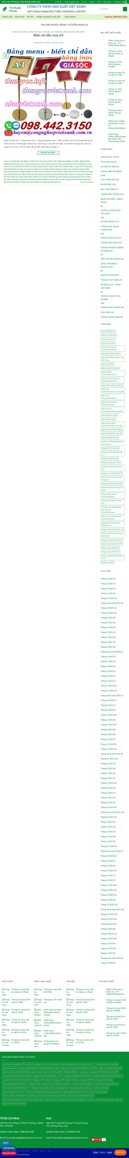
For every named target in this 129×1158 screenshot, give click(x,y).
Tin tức (84, 2)
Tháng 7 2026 (107, 584)
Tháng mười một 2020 (110, 851)
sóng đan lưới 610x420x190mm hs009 (17, 1076)
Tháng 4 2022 (107, 788)
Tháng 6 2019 (107, 934)
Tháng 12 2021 (107, 807)
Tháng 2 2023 (107, 739)
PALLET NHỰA (107, 275)
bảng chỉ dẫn (84, 169)
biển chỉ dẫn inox (13, 179)
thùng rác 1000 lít (86, 1080)
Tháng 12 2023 (107, 691)
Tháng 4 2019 (107, 944)
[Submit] (125, 9)
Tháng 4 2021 (107, 832)
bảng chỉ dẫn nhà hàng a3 (28, 179)
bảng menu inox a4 (108, 339)
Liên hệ (91, 2)
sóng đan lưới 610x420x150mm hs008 (104, 1072)
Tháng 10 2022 (107, 759)
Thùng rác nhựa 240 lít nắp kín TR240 (115, 112)
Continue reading (48, 153)
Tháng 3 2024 (107, 681)
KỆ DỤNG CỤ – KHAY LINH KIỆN (111, 286)
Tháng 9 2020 (107, 861)
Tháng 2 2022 (107, 798)
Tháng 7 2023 (107, 715)
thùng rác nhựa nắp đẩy (40, 1088)
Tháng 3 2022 (107, 793)
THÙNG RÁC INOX (35, 32)
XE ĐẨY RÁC (106, 184)
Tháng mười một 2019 (110, 910)
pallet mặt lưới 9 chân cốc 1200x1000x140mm (110, 380)
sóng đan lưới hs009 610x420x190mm (108, 1076)
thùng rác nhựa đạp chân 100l (111, 544)
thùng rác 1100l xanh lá (109, 458)
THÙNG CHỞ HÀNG (110, 280)
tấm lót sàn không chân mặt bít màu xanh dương (19, 1096)
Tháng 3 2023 (107, 734)
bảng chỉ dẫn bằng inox (40, 166)
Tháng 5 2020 (107, 880)
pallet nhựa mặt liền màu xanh (111, 433)
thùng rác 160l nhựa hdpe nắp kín (112, 453)
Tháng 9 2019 (107, 919)
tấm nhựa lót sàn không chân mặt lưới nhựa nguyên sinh (22, 1100)
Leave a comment (86, 182)
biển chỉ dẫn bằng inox (11, 169)
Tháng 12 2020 (107, 846)
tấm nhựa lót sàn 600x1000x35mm (80, 1096)
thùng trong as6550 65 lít (110, 552)
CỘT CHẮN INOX (56, 32)
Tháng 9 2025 (107, 613)
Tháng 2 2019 (107, 953)
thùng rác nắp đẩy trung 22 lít (13, 1092)
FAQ (98, 2)
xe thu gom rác (49, 1100)
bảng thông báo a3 (27, 171)
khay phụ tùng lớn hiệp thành (107, 1064)
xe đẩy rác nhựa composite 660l (14, 1104)
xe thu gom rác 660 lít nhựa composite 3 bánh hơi (104, 1100)
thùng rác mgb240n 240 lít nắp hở (15, 1084)
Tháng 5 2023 (107, 725)
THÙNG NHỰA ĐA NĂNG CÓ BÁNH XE (112, 249)
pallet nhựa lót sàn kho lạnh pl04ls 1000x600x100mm (58, 1072)
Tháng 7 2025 (107, 623)
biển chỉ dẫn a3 (58, 171)
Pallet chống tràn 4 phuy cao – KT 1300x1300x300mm (117, 43)
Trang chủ (7, 17)
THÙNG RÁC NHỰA (110, 194)
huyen (60, 42)
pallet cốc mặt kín (107, 364)
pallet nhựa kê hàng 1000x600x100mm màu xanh (112, 424)
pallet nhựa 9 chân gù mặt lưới (112, 385)
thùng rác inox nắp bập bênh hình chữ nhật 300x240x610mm (111, 509)
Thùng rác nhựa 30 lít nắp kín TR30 (116, 74)
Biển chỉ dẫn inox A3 (48, 35)
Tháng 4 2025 (107, 637)
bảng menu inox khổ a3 (71, 169)
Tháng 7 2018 (107, 963)
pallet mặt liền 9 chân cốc (110, 368)
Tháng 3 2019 (107, 948)
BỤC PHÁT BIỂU (108, 189)
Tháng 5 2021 (107, 827)
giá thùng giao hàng (108, 343)
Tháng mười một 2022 (110, 754)
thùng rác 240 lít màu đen (42, 1080)
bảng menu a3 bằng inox (83, 166)
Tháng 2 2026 (107, 589)
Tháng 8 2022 (107, 769)
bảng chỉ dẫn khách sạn (30, 174)
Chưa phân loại (107, 162)
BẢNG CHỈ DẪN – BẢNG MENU (112, 200)
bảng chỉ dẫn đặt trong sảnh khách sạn (56, 177)
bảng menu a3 (39, 169)
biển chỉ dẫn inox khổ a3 (49, 164)
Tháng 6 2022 (107, 778)
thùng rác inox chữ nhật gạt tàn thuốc (112, 489)
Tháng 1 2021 (107, 841)
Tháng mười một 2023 (110, 696)
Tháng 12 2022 (107, 749)
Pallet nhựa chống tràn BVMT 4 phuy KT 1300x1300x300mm (117, 124)
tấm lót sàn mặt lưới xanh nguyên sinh (52, 1096)
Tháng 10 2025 (107, 608)
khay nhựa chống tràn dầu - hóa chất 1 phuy (112, 359)
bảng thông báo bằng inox (52, 182)
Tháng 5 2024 (107, 671)
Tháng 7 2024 (107, 661)
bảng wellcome (43, 179)
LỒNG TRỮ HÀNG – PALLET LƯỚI (110, 265)
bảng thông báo (69, 171)
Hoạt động (70, 17)
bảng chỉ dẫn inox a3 (35, 177)
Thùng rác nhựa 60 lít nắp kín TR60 (116, 82)
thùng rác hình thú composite (111, 483)
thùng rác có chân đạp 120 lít (111, 473)
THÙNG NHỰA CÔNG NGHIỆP (111, 297)
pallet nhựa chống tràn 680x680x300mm (109, 403)
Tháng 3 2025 (107, 642)
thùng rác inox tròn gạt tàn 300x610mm (110, 524)
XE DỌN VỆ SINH (108, 167)
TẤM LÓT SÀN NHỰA (110, 259)
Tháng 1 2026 (107, 593)
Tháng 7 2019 (107, 929)
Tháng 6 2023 (107, 720)
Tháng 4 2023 (107, 730)
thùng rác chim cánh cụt (104, 1080)
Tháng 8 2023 (107, 710)
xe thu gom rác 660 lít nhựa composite (71, 1100)
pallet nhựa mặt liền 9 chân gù (111, 430)
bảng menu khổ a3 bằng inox (32, 182)
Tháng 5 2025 (107, 632)
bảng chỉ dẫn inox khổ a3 (58, 179)
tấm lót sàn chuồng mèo (98, 1092)
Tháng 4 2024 (107, 676)
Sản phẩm (19, 17)
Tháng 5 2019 (107, 939)
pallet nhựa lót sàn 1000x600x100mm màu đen (20, 1072)
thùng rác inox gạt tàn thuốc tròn (111, 502)
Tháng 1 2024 (107, 686)
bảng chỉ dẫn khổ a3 (56, 166)
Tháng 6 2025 (107, 627)
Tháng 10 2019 (107, 914)
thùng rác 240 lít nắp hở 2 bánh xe (66, 1080)
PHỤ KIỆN (46, 32)
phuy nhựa (84, 1072)
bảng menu (81, 174)
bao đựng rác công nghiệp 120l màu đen (17, 1064)
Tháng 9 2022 (107, 764)
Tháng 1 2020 (107, 900)
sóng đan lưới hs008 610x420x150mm (78, 1076)
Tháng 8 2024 (107, 657)
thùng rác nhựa (34, 1084)
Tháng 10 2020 (107, 856)
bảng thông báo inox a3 (12, 171)
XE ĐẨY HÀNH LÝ (108, 222)
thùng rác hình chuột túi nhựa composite (111, 478)
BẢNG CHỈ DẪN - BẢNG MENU (74, 32)
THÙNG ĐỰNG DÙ (109, 238)
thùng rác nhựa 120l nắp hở (82, 1084)
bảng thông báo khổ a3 (17, 164)
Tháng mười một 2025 (110, 603)
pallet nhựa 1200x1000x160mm (109, 397)
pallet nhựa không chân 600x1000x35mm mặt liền (79, 1068)
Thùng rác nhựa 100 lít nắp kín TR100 (115, 91)
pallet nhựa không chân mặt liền (111, 1068)
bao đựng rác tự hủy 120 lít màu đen (46, 1064)
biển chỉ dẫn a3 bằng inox (43, 171)
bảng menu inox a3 (26, 169)
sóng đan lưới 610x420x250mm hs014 (47, 1076)
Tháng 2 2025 (107, 647)
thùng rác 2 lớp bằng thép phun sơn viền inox (112, 443)
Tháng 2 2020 (107, 895)
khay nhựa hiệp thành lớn (70, 1064)
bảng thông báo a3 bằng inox (22, 166)
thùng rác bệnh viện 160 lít (111, 462)
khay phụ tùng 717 (88, 1064)
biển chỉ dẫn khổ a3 (81, 164)
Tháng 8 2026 (107, 579)
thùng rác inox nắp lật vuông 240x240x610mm (111, 518)
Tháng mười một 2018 (110, 958)
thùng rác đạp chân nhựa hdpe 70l (75, 1092)
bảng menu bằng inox (65, 164)
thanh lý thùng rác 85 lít (109, 437)
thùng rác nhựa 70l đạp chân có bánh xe (56, 1084)
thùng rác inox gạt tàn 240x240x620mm (109, 495)
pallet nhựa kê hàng (108, 419)
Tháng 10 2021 (107, 817)
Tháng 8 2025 (107, 618)
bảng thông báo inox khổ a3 (48, 174)
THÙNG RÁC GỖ (108, 157)
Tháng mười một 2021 (110, 812)
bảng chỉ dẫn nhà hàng (75, 179)
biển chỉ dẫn (23, 177)
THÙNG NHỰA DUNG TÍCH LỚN (111, 212)
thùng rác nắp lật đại (101, 1088)
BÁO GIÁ (120, 1152)
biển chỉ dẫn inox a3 (14, 174)
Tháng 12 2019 (107, 905)
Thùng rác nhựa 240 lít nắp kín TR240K (115, 64)
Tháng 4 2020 (107, 885)
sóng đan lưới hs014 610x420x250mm (17, 1080)
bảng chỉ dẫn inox (15, 182)
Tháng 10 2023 (107, 700)
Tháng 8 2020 (107, 866)
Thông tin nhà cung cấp (48, 17)
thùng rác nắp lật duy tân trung (81, 1088)
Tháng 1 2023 (107, 744)
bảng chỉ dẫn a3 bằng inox (53, 169)
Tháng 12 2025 (107, 598)
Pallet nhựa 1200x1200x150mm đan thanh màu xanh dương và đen (117, 137)
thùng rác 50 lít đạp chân (110, 448)
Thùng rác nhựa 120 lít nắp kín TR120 (115, 102)
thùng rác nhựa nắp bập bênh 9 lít (106, 1084)
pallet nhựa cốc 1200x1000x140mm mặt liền (112, 410)
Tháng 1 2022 (107, 803)
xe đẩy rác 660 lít (107, 562)
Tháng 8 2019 (107, 924)
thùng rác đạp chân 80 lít (110, 548)
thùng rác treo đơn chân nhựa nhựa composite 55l (43, 1092)
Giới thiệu (58, 2)
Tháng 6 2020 (107, 876)
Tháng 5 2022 (107, 783)
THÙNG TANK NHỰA (110, 317)
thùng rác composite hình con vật (111, 468)
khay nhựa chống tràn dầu (110, 353)
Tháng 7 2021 (107, 822)
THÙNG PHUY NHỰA (110, 307)
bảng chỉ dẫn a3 (69, 166)
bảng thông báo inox (33, 164)
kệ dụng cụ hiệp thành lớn (28, 1068)
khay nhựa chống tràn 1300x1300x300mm (109, 348)
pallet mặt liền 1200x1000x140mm (109, 373)
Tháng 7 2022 (107, 773)
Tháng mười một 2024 (110, 652)
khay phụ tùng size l (10, 1068)
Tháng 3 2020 (107, 890)
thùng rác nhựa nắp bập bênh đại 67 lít (16, 1088)
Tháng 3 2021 (107, 837)
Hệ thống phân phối (72, 2)
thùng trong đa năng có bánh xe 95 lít (112, 557)
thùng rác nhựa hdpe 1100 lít (111, 540)
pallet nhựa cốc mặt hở (109, 415)
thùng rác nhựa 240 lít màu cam (112, 529)
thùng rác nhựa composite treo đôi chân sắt (112, 535)
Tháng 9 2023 (107, 705)
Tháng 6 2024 (107, 666)
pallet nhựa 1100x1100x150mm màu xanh (112, 390)
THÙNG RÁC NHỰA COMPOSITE (110, 228)
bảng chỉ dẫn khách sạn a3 (68, 174)
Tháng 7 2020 (107, 871)
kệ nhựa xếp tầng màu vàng (49, 1068)
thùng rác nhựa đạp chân (59, 1088)
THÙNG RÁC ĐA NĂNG (20, 32)
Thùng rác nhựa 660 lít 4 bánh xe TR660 (115, 53)
